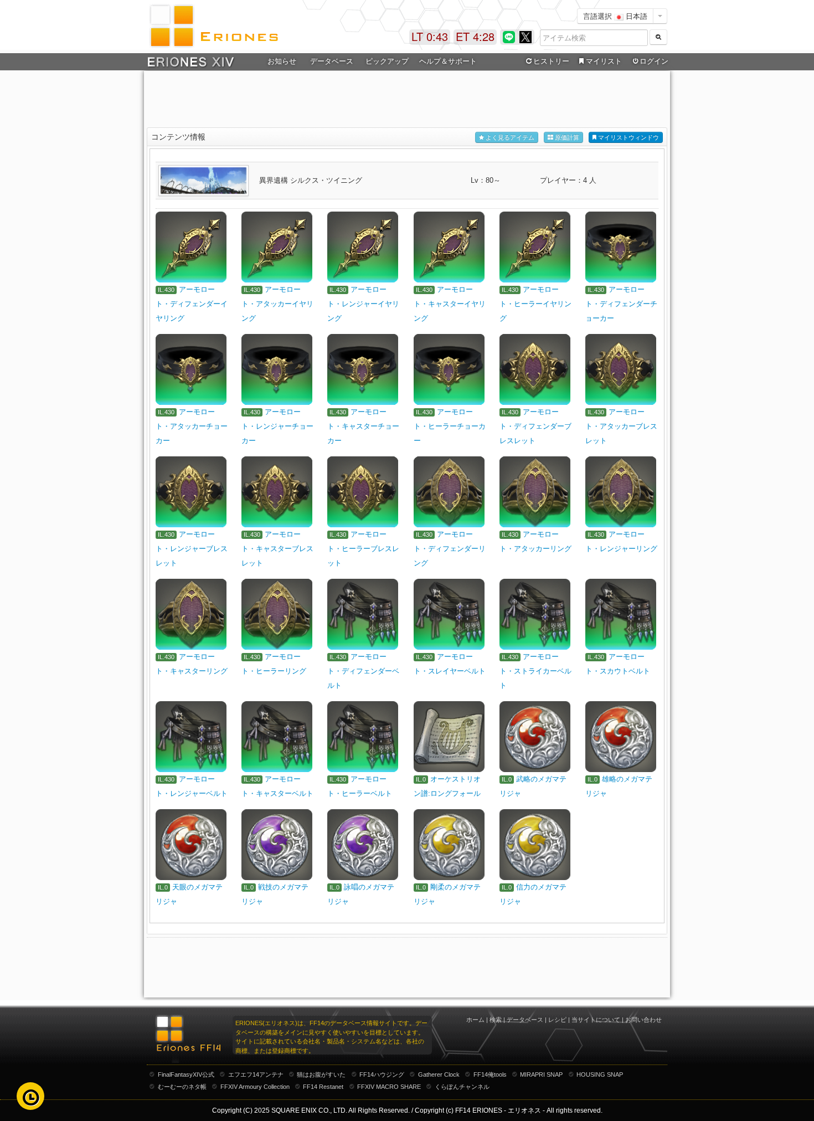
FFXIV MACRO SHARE (389, 1086)
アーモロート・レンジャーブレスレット (192, 548)
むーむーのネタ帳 (182, 1086)
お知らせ (281, 61)
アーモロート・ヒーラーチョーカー (450, 426)
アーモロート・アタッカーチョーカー (192, 426)
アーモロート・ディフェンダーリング (450, 548)
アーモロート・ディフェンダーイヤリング (192, 303)
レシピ (557, 1019)
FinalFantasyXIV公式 (186, 1074)
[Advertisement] (407, 100)
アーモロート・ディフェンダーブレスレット (535, 426)
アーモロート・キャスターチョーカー (363, 426)
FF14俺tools (490, 1074)
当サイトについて (595, 1019)
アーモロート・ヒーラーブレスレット (363, 548)
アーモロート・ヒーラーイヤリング (535, 303)
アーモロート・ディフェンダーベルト (363, 671)
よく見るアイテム (509, 137)
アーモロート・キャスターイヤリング (450, 303)
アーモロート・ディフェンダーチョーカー (621, 303)
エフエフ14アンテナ (256, 1074)
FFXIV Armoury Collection (255, 1086)
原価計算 (566, 137)
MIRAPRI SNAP (541, 1074)
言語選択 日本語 (615, 16)
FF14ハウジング (381, 1074)
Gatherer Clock (439, 1074)
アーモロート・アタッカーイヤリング (277, 303)
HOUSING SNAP (599, 1074)
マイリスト (604, 61)
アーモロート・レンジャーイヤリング (363, 303)
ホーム (475, 1019)
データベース (525, 1019)
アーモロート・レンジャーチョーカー (277, 426)
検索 (496, 1019)
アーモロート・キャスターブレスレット (277, 548)
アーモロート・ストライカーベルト (535, 671)
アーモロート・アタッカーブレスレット (621, 426)
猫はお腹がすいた (321, 1074)
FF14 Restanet (323, 1086)
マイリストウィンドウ (627, 137)
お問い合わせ (643, 1019)
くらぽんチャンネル (462, 1086)
